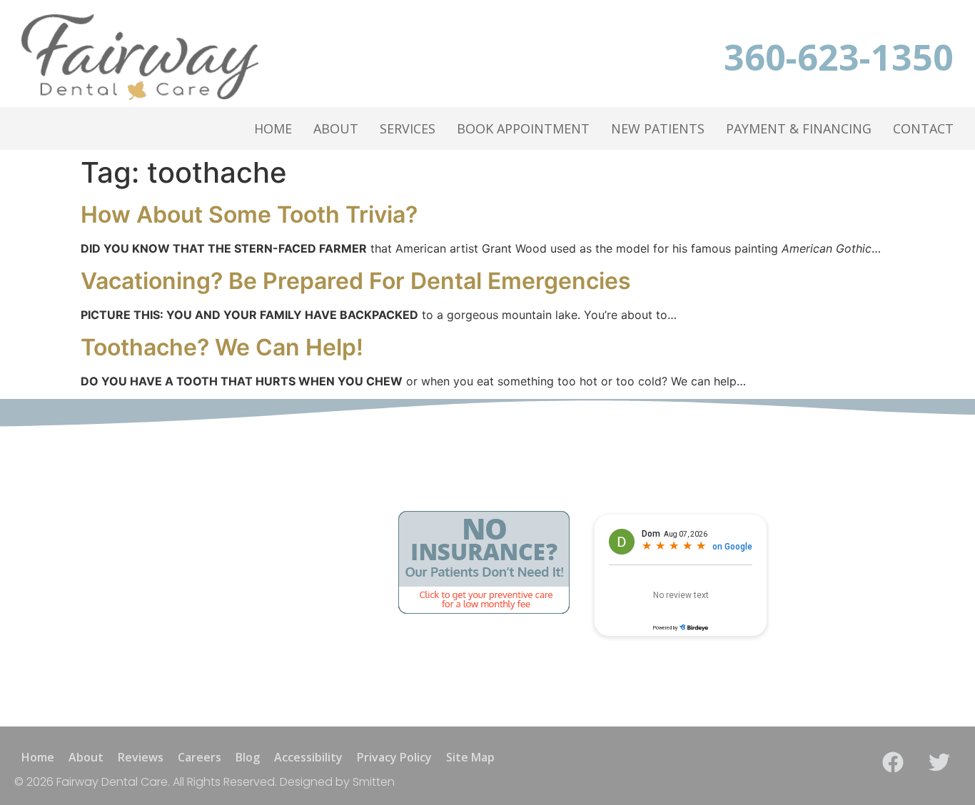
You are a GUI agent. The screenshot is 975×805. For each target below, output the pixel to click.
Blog (248, 757)
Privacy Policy (394, 757)
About (335, 128)
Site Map (470, 757)
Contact (923, 128)
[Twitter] (939, 762)
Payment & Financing (799, 128)
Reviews (140, 757)
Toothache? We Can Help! (222, 347)
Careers (199, 757)
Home (273, 128)
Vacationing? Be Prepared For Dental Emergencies (356, 281)
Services (407, 128)
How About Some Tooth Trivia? (249, 214)
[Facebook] (893, 762)
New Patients (657, 128)
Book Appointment (523, 128)
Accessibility (308, 757)
